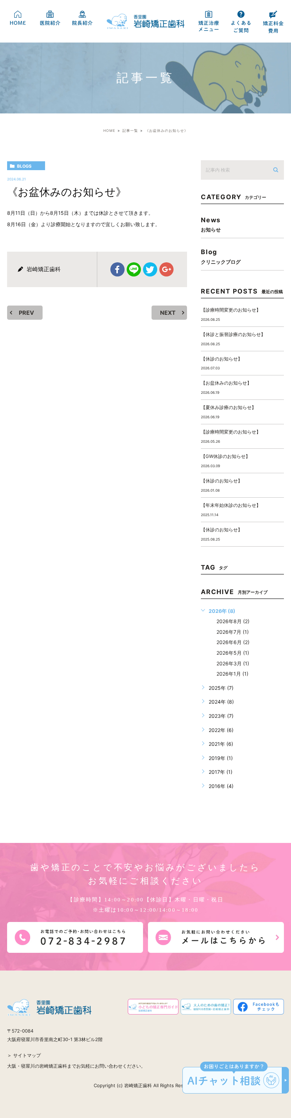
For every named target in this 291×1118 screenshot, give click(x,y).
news (211, 224)
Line (134, 269)
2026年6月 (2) (232, 642)
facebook (117, 269)
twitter (150, 269)
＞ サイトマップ (24, 1055)
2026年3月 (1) (232, 663)
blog (221, 256)
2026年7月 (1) (232, 632)
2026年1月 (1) (232, 674)
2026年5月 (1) (232, 653)
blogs (24, 166)
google (166, 269)
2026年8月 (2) (232, 621)
